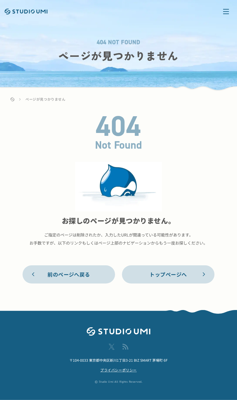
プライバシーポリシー (118, 369)
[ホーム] (12, 99)
